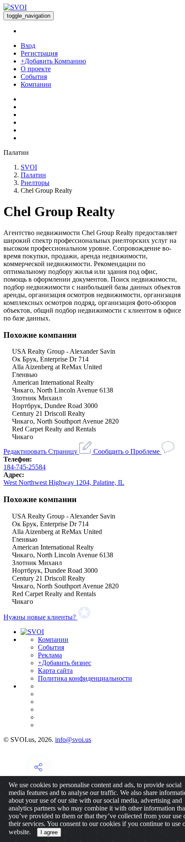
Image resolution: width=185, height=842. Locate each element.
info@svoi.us (73, 739)
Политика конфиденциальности (85, 678)
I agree (49, 832)
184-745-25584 (24, 467)
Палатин (33, 175)
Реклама (50, 655)
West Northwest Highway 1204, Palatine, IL (63, 482)
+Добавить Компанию (53, 61)
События (34, 76)
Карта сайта (55, 670)
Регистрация (39, 53)
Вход (28, 45)
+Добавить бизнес (64, 662)
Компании (36, 84)
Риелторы (35, 182)
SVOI (29, 167)
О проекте (36, 68)
